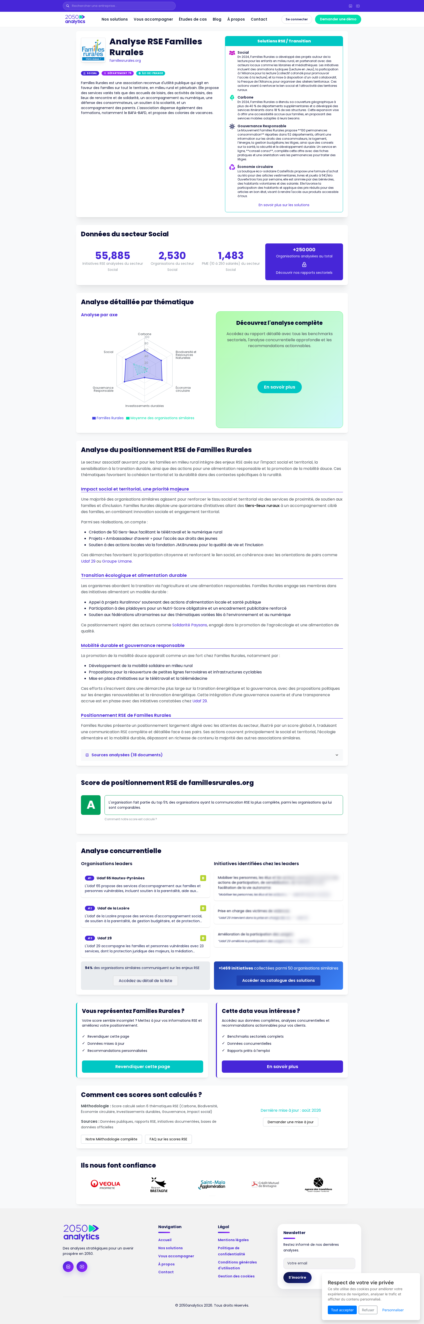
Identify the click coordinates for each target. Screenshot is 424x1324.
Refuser (368, 1310)
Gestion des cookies (236, 1276)
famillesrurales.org (125, 60)
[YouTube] (357, 5)
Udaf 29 (88, 561)
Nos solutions (115, 19)
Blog (217, 19)
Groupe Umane (117, 561)
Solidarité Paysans (189, 625)
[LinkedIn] (350, 5)
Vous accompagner (153, 19)
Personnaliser (393, 1310)
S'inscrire (297, 1277)
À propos (236, 19)
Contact (259, 19)
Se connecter (297, 19)
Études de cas (193, 19)
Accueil (165, 1239)
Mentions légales (233, 1239)
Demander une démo (338, 19)
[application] (144, 370)
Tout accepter (342, 1310)
